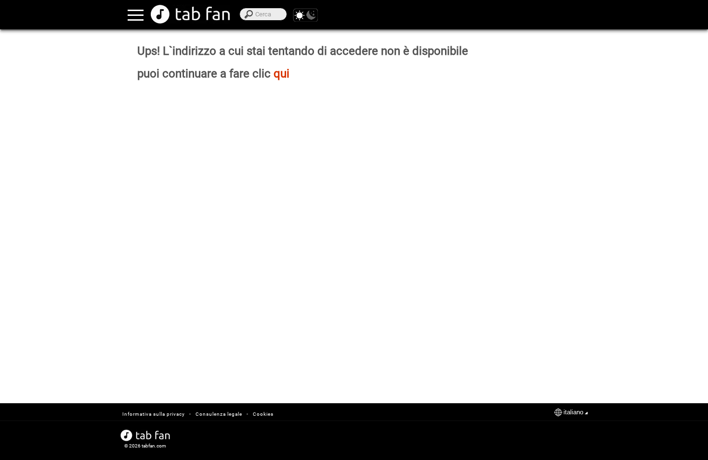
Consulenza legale (219, 414)
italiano (573, 412)
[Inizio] (190, 14)
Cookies (263, 414)
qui (281, 73)
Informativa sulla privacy (153, 414)
